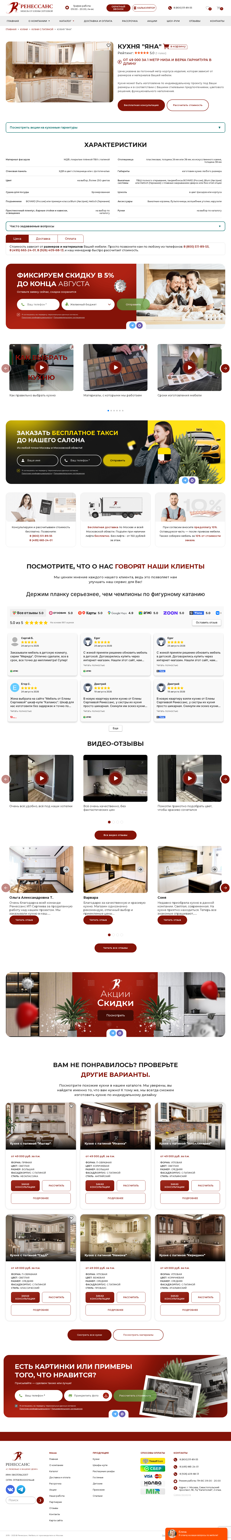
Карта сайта (56, 1520)
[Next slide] (225, 368)
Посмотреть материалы (138, 1334)
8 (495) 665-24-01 (23, 250)
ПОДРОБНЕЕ (41, 1198)
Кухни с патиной (42, 29)
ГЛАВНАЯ (11, 29)
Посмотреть (115, 1015)
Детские (98, 1483)
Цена (17, 238)
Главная (13, 20)
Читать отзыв (24, 919)
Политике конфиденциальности (37, 317)
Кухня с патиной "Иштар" (30, 1143)
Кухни (24, 29)
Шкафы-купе (100, 1465)
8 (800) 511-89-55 (196, 246)
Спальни (98, 1496)
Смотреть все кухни (89, 1334)
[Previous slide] (5, 368)
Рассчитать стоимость (187, 105)
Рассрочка (130, 20)
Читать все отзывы (115, 947)
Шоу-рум (173, 20)
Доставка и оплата (98, 20)
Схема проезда (182, 1495)
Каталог (65, 20)
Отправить (133, 304)
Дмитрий (173, 683)
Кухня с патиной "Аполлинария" (185, 1143)
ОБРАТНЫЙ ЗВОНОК (118, 7)
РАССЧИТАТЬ (56, 1185)
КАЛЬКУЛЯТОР (146, 7)
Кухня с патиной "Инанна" (105, 1143)
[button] (108, 410)
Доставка (43, 238)
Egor (170, 638)
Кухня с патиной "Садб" (29, 1255)
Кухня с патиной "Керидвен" (182, 1255)
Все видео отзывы (115, 835)
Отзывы (194, 20)
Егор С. (25, 683)
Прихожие (99, 1489)
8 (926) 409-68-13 (50, 250)
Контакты (217, 20)
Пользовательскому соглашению (69, 317)
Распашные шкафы (104, 1471)
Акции (152, 20)
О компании (38, 20)
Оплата (70, 238)
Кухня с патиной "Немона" (106, 1255)
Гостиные (98, 1477)
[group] (41, 367)
